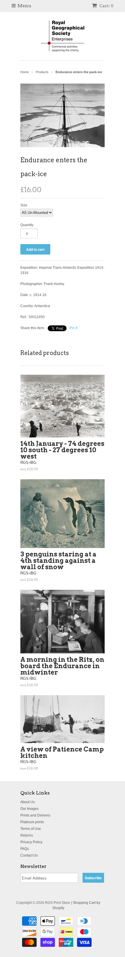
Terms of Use (30, 829)
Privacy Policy (31, 842)
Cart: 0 (106, 5)
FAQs (24, 849)
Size (23, 205)
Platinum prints (32, 822)
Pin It (73, 328)
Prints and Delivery (35, 815)
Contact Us (29, 855)
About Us (27, 802)
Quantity (26, 225)
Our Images (29, 809)
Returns (26, 835)
